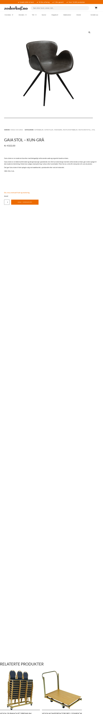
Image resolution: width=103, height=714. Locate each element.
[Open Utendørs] (26, 15)
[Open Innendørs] (12, 15)
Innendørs (58, 130)
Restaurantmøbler (70, 130)
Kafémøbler (38, 130)
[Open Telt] (36, 15)
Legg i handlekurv (25, 202)
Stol (93, 130)
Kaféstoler (48, 130)
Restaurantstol (84, 130)
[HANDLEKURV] (95, 8)
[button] (89, 32)
